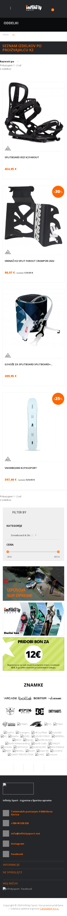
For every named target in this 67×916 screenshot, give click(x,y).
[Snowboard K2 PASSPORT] (33, 423)
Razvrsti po (7, 61)
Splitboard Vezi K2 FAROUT (22, 157)
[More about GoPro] (9, 732)
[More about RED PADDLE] (56, 747)
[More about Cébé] (54, 698)
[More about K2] (4, 736)
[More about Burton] (40, 698)
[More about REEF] (7, 751)
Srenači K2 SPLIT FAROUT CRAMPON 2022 (29, 261)
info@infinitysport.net (25, 833)
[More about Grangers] (23, 732)
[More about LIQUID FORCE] (41, 736)
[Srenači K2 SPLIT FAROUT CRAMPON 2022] (33, 216)
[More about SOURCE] (56, 751)
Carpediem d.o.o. (49, 908)
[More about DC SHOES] (40, 711)
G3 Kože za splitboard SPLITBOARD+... (28, 364)
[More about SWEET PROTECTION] (20, 754)
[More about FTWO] (58, 724)
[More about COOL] (25, 711)
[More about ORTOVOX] (21, 747)
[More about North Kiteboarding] (17, 743)
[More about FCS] (48, 724)
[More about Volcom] (51, 754)
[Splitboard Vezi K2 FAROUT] (33, 112)
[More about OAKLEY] (54, 743)
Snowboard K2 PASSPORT (21, 468)
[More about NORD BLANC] (44, 740)
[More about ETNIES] (22, 724)
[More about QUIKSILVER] (38, 747)
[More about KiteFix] (13, 736)
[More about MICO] (16, 740)
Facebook (17, 854)
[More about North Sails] (39, 743)
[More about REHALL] (18, 751)
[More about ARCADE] (10, 698)
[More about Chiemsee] (10, 711)
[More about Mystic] (28, 740)
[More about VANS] (39, 754)
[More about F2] (36, 724)
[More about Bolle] (25, 698)
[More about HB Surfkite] (39, 732)
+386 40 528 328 (19, 823)
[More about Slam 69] (42, 751)
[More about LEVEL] (25, 736)
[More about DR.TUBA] (8, 724)
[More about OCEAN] (6, 747)
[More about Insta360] (55, 732)
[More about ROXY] (30, 751)
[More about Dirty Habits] (54, 711)
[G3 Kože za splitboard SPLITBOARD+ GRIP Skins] (33, 319)
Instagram (17, 843)
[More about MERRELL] (58, 736)
